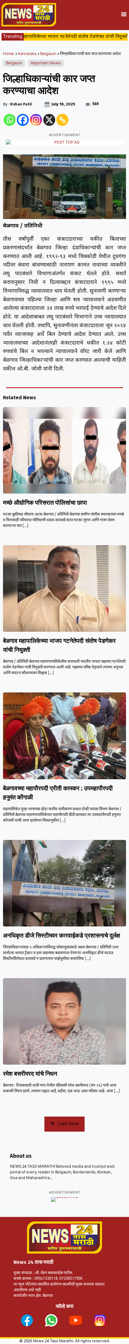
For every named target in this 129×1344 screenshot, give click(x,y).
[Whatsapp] (10, 120)
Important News (46, 63)
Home (8, 53)
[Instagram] (36, 120)
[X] (49, 120)
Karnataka (27, 53)
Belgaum (48, 53)
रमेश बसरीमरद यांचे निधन (30, 1073)
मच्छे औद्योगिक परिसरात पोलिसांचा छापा (45, 502)
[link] (27, 1320)
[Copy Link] (62, 120)
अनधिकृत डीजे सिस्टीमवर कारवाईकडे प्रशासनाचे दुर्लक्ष (61, 935)
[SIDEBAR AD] (64, 1199)
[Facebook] (23, 120)
